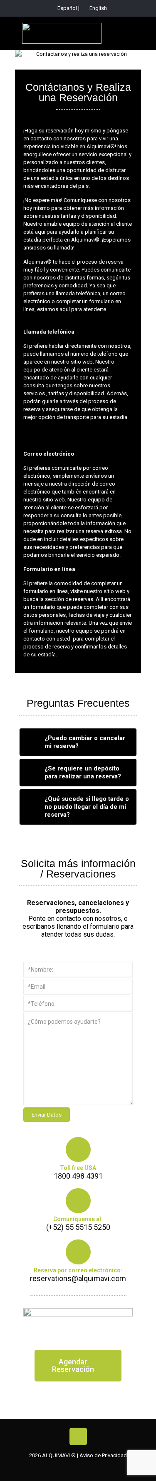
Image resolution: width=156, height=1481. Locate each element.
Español (67, 8)
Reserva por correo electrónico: (78, 1270)
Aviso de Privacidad (103, 1455)
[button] (78, 1365)
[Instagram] (92, 1468)
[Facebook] (64, 1468)
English (97, 8)
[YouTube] (78, 1468)
